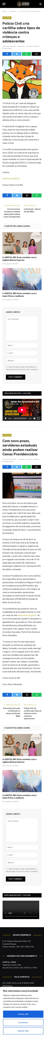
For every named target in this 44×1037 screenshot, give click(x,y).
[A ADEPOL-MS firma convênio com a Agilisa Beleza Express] (22, 243)
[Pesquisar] (40, 4)
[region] (22, 1012)
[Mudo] (34, 418)
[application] (22, 410)
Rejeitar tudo (23, 1031)
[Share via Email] (36, 54)
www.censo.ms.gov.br (27, 615)
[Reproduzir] (6, 418)
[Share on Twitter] (16, 54)
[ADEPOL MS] (23, 4)
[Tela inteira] (38, 418)
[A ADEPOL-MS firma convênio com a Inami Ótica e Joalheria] (22, 279)
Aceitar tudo (23, 1014)
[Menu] (4, 4)
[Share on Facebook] (7, 54)
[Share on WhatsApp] (26, 54)
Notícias (7, 18)
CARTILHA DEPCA (11, 179)
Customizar (23, 1022)
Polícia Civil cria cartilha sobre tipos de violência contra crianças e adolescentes (32, 713)
